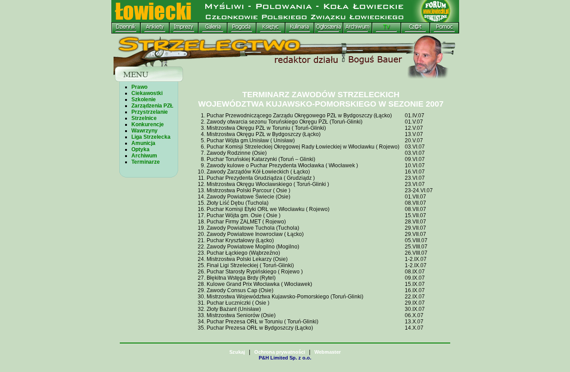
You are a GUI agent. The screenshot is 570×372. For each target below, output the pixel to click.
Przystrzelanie (149, 112)
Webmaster (327, 352)
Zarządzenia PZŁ (152, 106)
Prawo (139, 87)
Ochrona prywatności (279, 352)
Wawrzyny (144, 131)
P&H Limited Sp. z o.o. (285, 357)
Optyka (140, 149)
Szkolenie (143, 99)
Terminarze (145, 162)
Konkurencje (147, 124)
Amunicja (143, 143)
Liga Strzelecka (151, 137)
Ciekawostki (147, 93)
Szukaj (237, 352)
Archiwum (144, 156)
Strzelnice (144, 118)
